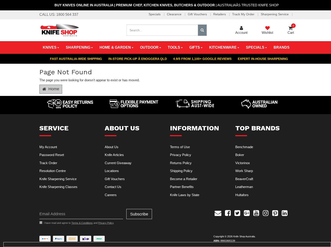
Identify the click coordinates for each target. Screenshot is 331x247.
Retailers (220, 14)
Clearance (174, 14)
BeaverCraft (244, 179)
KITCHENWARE (223, 47)
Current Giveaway (118, 163)
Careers (111, 195)
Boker (239, 155)
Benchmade (244, 147)
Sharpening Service (275, 14)
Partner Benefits (182, 187)
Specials (155, 14)
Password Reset (51, 155)
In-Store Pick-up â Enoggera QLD (137, 59)
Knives (50, 47)
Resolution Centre (52, 171)
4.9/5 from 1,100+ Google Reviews (202, 59)
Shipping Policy (181, 171)
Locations (112, 171)
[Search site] (202, 30)
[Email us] (218, 212)
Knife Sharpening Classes (58, 187)
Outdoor (149, 47)
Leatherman (244, 187)
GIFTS (195, 47)
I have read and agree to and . (79, 223)
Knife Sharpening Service (58, 179)
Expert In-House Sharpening (263, 59)
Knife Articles (114, 155)
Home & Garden (116, 47)
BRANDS (282, 47)
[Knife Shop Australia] (59, 30)
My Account (48, 147)
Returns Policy (181, 163)
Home (53, 89)
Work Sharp (244, 171)
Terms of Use (180, 147)
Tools (174, 47)
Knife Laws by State (184, 195)
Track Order (48, 163)
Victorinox (242, 163)
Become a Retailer (183, 179)
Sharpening (78, 47)
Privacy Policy (180, 155)
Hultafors (242, 195)
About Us (111, 147)
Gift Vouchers (198, 14)
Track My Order (243, 14)
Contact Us (113, 187)
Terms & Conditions (82, 223)
